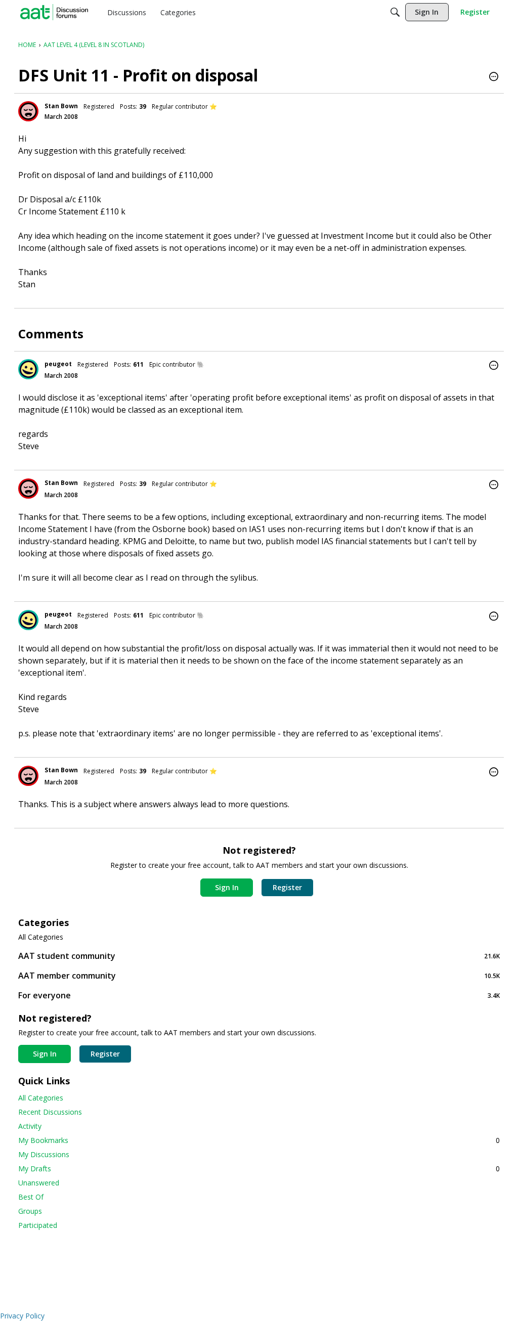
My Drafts (259, 1168)
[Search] (395, 12)
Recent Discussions (50, 1112)
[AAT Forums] (54, 12)
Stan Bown (61, 106)
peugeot (58, 364)
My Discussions (43, 1154)
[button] (494, 77)
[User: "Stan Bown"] (28, 111)
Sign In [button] (227, 887)
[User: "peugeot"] (28, 369)
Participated (37, 1225)
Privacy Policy (22, 1315)
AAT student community (259, 955)
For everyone (259, 995)
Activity (29, 1126)
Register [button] (287, 887)
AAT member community (259, 975)
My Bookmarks (259, 1140)
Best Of (31, 1197)
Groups (30, 1211)
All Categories (40, 937)
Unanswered (38, 1182)
